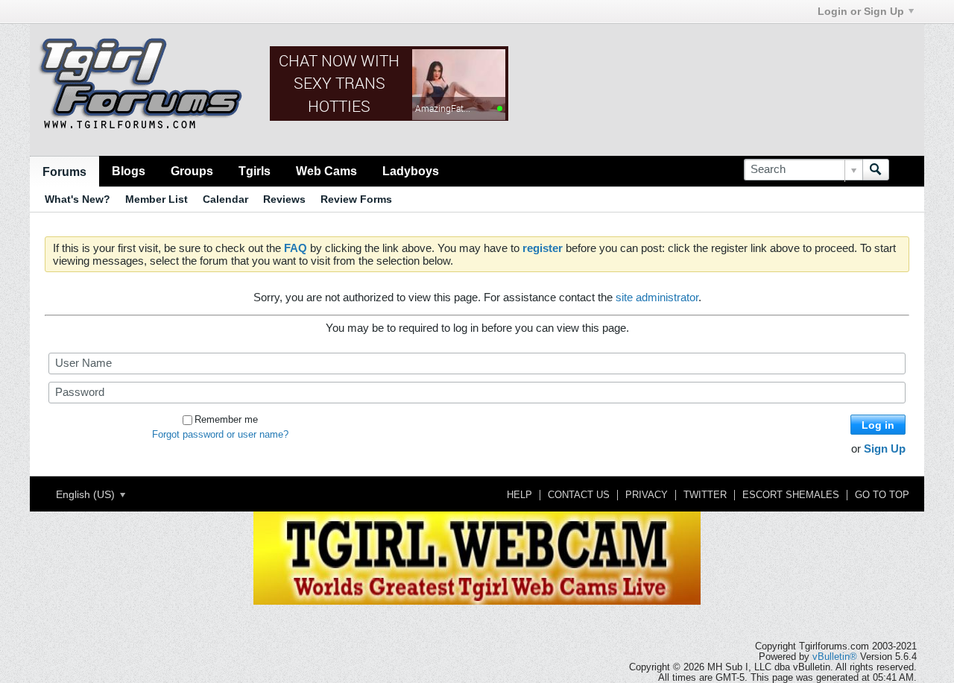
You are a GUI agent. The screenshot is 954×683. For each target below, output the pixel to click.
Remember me (226, 420)
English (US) (87, 494)
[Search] (875, 169)
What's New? (77, 199)
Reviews (284, 199)
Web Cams (326, 170)
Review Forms (356, 199)
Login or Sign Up (861, 11)
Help (519, 495)
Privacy (646, 495)
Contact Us (579, 495)
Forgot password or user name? (220, 434)
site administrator (657, 297)
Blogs (128, 170)
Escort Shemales (790, 495)
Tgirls (254, 170)
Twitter (705, 495)
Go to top (882, 495)
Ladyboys (410, 170)
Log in (878, 425)
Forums (64, 171)
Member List (156, 199)
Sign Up (885, 448)
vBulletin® (834, 657)
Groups (192, 170)
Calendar (225, 199)
